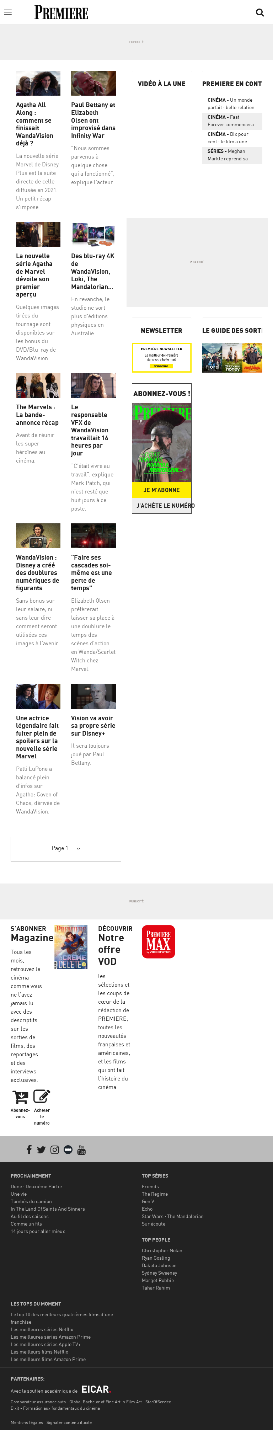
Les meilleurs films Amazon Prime (48, 1359)
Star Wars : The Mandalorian (173, 1216)
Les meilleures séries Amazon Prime (51, 1337)
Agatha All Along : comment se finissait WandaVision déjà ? (34, 124)
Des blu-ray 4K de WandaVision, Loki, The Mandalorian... (92, 271)
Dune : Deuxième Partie (36, 1186)
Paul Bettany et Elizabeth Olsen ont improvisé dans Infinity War (93, 120)
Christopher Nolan (162, 1250)
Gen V (148, 1201)
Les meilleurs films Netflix (39, 1352)
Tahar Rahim (156, 1288)
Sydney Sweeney (159, 1273)
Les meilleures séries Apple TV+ (46, 1344)
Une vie (19, 1194)
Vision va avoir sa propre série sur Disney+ (93, 725)
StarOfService (158, 1401)
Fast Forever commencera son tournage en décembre (231, 122)
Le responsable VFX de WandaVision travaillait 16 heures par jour (89, 430)
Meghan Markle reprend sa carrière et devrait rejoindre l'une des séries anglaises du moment (229, 156)
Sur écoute (153, 1224)
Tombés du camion (31, 1201)
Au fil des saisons (30, 1216)
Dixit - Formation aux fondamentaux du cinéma (55, 1408)
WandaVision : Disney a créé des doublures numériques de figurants (37, 573)
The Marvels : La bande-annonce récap (37, 414)
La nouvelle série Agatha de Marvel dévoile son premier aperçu (34, 275)
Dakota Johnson (159, 1265)
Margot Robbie (158, 1280)
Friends (150, 1186)
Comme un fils (26, 1224)
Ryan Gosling (156, 1258)
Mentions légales (27, 1422)
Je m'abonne (162, 489)
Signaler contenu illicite (69, 1422)
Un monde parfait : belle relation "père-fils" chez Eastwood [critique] (231, 105)
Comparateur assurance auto (38, 1401)
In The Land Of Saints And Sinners (48, 1209)
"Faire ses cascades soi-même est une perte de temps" (91, 573)
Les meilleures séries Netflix (42, 1329)
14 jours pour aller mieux (38, 1231)
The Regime (155, 1194)
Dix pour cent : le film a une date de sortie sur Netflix (228, 139)
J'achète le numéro (164, 505)
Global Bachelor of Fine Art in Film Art (105, 1401)
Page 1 (60, 848)
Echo (147, 1209)
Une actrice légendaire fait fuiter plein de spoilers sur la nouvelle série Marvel (37, 737)
